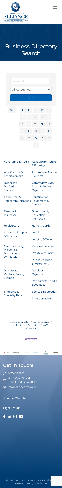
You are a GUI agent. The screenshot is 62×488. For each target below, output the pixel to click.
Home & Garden (42, 225)
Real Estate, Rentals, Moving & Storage (15, 274)
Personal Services (43, 246)
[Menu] (54, 6)
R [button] (36, 131)
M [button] (35, 124)
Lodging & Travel (42, 239)
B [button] (29, 110)
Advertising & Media (16, 161)
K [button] (22, 124)
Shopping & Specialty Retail (13, 293)
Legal (35, 232)
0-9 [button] (12, 110)
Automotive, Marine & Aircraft (44, 174)
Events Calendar (41, 322)
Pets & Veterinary (43, 253)
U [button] (22, 137)
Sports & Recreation (44, 291)
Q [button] (29, 131)
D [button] (42, 110)
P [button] (23, 131)
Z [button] (35, 144)
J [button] (48, 117)
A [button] (23, 110)
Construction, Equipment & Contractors (40, 201)
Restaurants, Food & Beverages (44, 283)
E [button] (48, 110)
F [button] (23, 117)
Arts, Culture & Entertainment (13, 174)
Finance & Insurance (10, 213)
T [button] (48, 131)
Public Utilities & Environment (42, 261)
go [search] (32, 97)
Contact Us (33, 325)
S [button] (42, 131)
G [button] (30, 117)
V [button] (29, 137)
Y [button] (49, 137)
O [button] (49, 124)
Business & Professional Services (11, 186)
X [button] (43, 137)
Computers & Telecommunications (17, 199)
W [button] (35, 137)
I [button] (42, 117)
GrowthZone (40, 483)
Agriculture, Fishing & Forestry (44, 163)
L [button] (28, 124)
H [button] (36, 117)
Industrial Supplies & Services (16, 234)
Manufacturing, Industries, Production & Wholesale (14, 252)
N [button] (42, 124)
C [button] (35, 110)
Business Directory (20, 322)
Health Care (11, 225)
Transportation (41, 298)
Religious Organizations (40, 272)
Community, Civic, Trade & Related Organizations (43, 186)
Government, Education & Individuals (40, 215)
